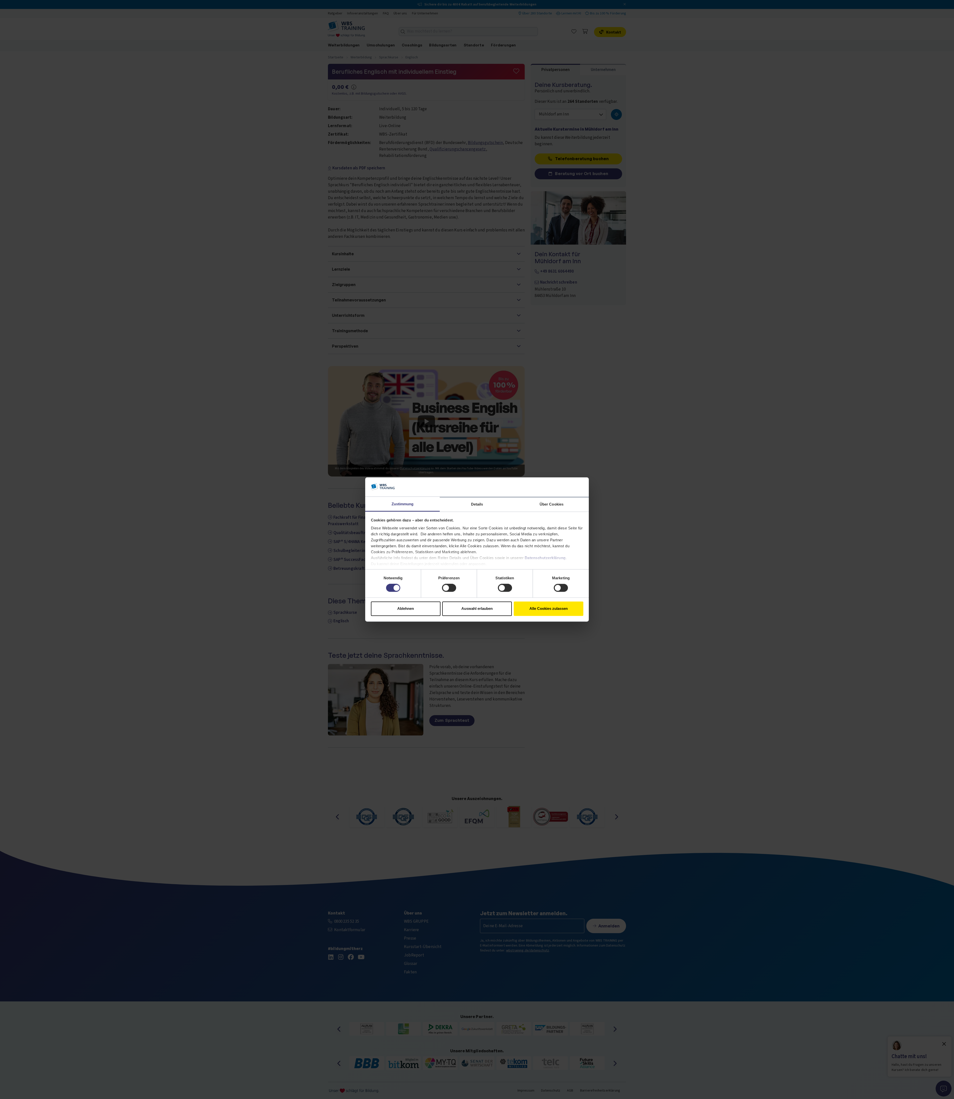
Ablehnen (405, 608)
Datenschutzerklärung (545, 558)
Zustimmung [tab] (403, 504)
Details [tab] (477, 504)
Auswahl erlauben (477, 608)
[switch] (449, 588)
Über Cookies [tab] (551, 504)
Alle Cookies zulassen (548, 608)
